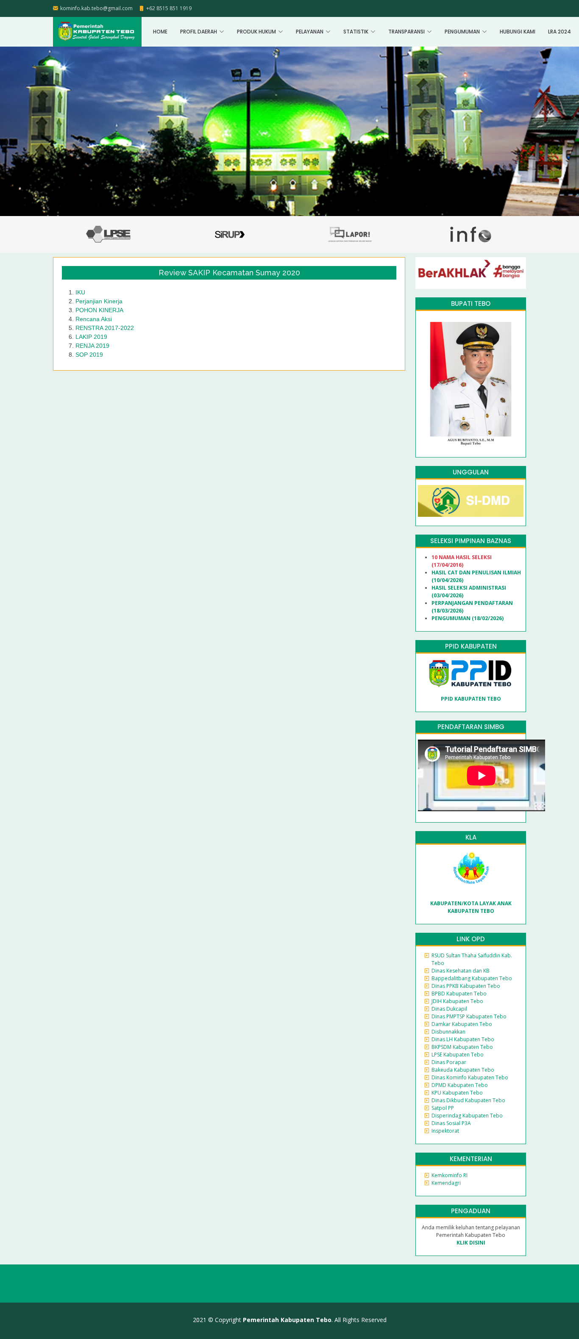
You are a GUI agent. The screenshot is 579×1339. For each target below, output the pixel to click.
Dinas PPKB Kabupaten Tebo (465, 986)
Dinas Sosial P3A (451, 1123)
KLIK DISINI (471, 1242)
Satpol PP (442, 1108)
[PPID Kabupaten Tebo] (470, 673)
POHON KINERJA (99, 310)
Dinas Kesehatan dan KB (460, 970)
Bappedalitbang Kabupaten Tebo (471, 978)
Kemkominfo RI (449, 1175)
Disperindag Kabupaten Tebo (467, 1115)
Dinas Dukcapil (449, 1008)
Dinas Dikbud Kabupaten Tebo (468, 1100)
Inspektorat (445, 1130)
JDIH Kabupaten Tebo (457, 1001)
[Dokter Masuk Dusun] (470, 500)
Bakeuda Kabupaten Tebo (462, 1069)
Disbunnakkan (448, 1031)
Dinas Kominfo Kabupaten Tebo (469, 1077)
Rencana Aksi (93, 319)
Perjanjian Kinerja (98, 301)
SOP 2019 (89, 354)
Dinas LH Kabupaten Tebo (462, 1039)
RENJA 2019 (92, 345)
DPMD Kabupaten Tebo (459, 1085)
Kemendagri (446, 1183)
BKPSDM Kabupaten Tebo (462, 1047)
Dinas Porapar (448, 1062)
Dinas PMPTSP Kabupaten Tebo (469, 1016)
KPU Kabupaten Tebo (457, 1092)
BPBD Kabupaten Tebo (459, 993)
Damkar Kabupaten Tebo (461, 1024)
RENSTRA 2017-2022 (104, 327)
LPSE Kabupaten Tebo (457, 1054)
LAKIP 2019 (91, 336)
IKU (80, 292)
